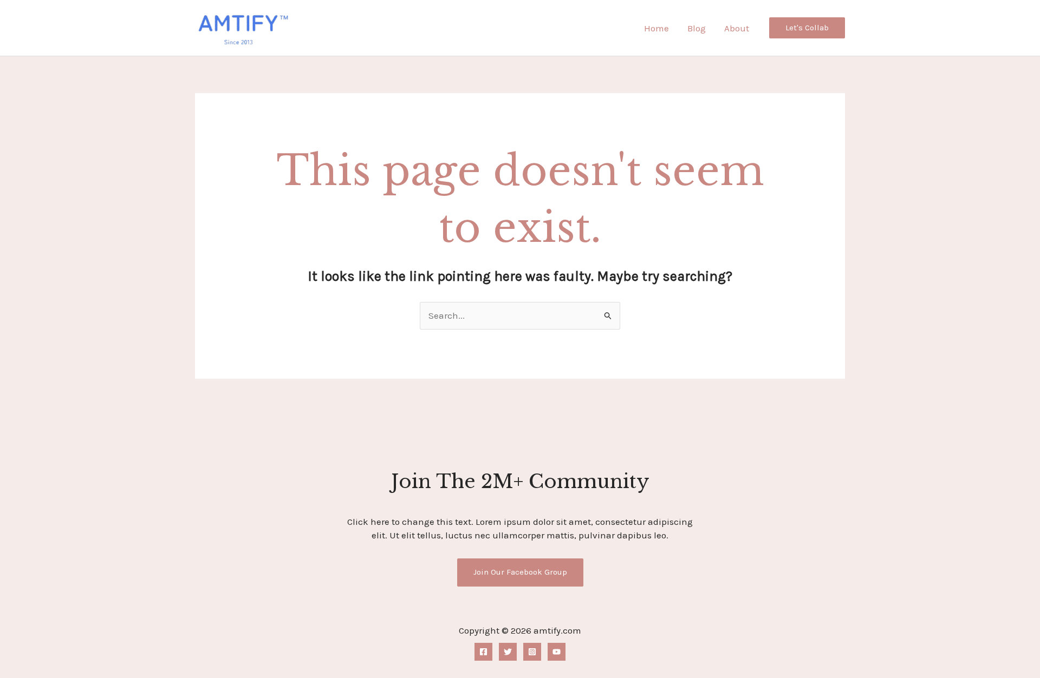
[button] (807, 27)
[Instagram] (532, 652)
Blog (696, 28)
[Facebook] (483, 652)
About (736, 28)
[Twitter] (508, 652)
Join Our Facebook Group (520, 572)
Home (656, 28)
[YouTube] (557, 652)
